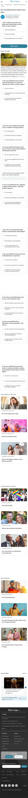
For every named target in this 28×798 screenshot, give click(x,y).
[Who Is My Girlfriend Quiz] (14, 426)
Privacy (3, 774)
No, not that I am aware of (11, 260)
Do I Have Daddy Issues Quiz (10, 413)
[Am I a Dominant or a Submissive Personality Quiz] (14, 540)
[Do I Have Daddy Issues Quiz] (14, 403)
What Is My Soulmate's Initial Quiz (12, 528)
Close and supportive (10, 29)
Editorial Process (10, 774)
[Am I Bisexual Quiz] (14, 495)
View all (24, 673)
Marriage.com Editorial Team (13, 15)
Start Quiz (14, 46)
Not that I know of (9, 88)
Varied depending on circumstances (14, 38)
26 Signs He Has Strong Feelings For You (10, 721)
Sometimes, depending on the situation (14, 197)
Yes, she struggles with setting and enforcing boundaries (13, 334)
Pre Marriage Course (18, 741)
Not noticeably (8, 192)
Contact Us (23, 771)
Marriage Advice (5, 738)
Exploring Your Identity (6, 502)
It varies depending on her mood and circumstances (14, 313)
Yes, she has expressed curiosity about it (15, 381)
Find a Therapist (5, 736)
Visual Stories (5, 748)
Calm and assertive (9, 131)
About (3, 771)
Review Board (9, 771)
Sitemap (4, 789)
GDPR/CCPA (23, 774)
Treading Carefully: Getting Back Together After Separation (13, 726)
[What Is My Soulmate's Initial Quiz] (14, 517)
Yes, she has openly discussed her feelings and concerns (13, 99)
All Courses (16, 743)
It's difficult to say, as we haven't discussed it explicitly (13, 386)
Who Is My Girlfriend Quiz (9, 436)
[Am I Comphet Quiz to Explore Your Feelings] (14, 634)
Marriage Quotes (5, 743)
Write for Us (18, 756)
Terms (17, 774)
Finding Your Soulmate (6, 525)
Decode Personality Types (7, 548)
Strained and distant (10, 34)
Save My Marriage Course (19, 738)
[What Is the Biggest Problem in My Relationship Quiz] (14, 448)
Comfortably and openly (11, 235)
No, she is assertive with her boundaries (15, 329)
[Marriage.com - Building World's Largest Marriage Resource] (15, 2)
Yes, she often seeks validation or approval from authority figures (13, 203)
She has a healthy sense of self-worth (14, 303)
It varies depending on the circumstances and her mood (12, 246)
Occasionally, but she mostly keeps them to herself (15, 93)
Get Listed (9, 756)
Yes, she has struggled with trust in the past (14, 160)
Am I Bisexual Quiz (7, 505)
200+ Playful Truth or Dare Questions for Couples (12, 723)
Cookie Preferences (6, 780)
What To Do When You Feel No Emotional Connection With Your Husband (13, 718)
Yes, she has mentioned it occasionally (14, 265)
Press (17, 771)
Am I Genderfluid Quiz (8, 597)
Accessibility (4, 777)
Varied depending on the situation (13, 140)
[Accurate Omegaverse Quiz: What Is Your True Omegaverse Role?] (14, 609)
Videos (3, 746)
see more (22, 76)
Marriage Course (17, 736)
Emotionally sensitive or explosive (13, 135)
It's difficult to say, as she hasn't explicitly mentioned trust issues (13, 165)
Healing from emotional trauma (8, 410)
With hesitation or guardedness (12, 241)
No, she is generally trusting (12, 154)
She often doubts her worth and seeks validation (14, 308)
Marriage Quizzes (5, 741)
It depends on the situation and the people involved (13, 339)
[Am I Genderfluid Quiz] (14, 586)
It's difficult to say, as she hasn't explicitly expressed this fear (12, 270)
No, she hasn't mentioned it (11, 376)
